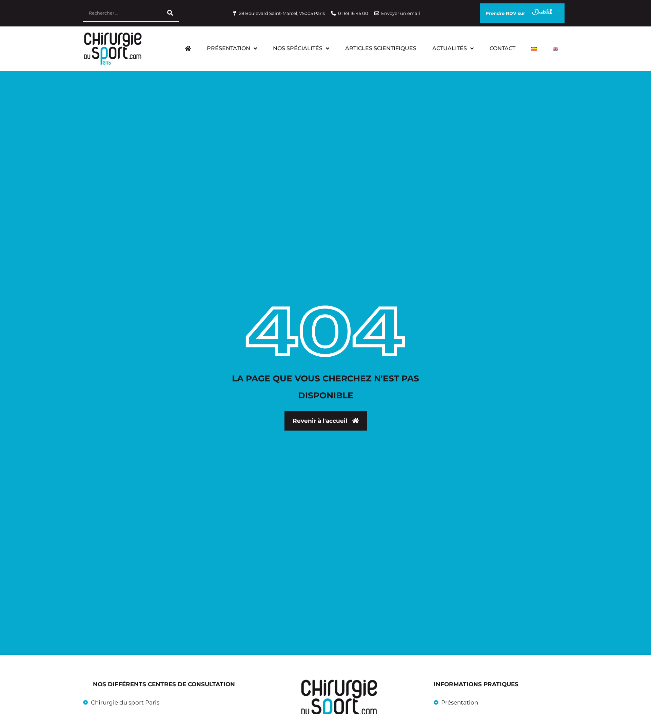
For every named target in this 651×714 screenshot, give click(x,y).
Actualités (449, 48)
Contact (502, 48)
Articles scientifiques (380, 48)
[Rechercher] (170, 13)
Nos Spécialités (297, 48)
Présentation (228, 48)
